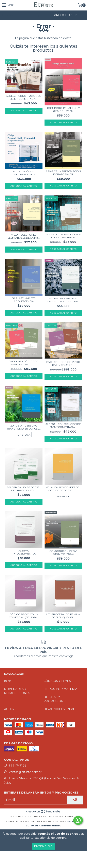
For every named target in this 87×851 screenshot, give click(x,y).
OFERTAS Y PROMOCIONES (55, 699)
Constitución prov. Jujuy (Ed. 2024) (63, 552)
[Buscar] (37, 15)
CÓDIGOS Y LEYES (57, 681)
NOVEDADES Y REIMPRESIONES (17, 691)
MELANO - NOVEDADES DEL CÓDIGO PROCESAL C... (63, 489)
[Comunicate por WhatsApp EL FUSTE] (78, 820)
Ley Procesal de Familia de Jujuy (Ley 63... (63, 616)
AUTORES (11, 709)
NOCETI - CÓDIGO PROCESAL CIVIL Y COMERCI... (24, 173)
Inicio (8, 681)
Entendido (43, 846)
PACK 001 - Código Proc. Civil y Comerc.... (63, 363)
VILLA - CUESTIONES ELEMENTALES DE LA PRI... (23, 236)
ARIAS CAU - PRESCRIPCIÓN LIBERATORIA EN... (63, 173)
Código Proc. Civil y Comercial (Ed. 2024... (24, 616)
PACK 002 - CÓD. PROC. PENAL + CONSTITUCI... (24, 363)
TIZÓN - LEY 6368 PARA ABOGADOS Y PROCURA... (63, 300)
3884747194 (17, 766)
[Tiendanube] (43, 812)
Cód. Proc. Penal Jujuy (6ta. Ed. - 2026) (63, 109)
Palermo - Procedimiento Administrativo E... (24, 552)
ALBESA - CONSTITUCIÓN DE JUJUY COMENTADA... (23, 97)
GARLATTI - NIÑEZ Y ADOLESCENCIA (24, 300)
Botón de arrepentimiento (43, 825)
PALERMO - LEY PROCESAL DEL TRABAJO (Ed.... (24, 489)
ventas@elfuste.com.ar (25, 772)
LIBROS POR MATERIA (60, 689)
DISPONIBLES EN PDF (60, 709)
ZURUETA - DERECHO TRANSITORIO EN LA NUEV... (24, 427)
